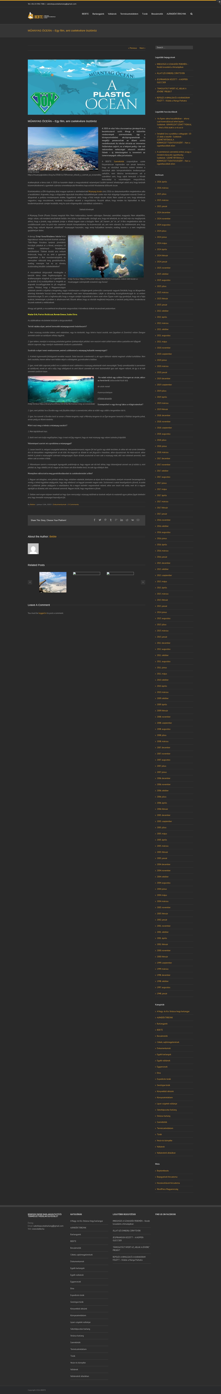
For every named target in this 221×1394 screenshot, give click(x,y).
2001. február (162, 944)
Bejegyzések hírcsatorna (167, 1177)
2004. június (162, 889)
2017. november (163, 464)
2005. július (161, 827)
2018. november (163, 421)
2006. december (163, 778)
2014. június (162, 612)
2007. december (163, 747)
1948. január (162, 993)
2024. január (162, 261)
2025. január (162, 206)
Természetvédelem (129, 14)
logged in (43, 613)
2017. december (163, 458)
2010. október (163, 680)
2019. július (161, 391)
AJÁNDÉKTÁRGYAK (176, 14)
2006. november (163, 784)
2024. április (162, 249)
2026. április (162, 181)
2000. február (162, 956)
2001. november (163, 926)
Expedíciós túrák (164, 1079)
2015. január (162, 606)
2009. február (162, 710)
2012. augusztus (163, 649)
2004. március (163, 901)
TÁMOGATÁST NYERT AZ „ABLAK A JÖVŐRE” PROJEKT (131, 1248)
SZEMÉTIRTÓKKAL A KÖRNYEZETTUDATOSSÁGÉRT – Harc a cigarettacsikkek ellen (173, 142)
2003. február (162, 913)
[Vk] (132, 520)
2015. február (162, 600)
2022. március (163, 323)
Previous (133, 48)
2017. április (162, 495)
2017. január (162, 514)
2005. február (162, 852)
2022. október (163, 311)
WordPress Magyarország (167, 1189)
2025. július (161, 194)
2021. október (163, 329)
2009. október (163, 698)
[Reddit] (127, 520)
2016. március (163, 550)
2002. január (162, 919)
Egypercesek (162, 1066)
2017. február (162, 507)
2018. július (161, 440)
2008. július (161, 735)
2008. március (163, 741)
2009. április (162, 704)
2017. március (162, 501)
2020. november (163, 348)
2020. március (163, 366)
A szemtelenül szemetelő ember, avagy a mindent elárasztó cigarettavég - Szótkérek (174, 155)
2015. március (163, 594)
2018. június (162, 446)
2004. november (163, 870)
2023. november (163, 268)
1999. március (163, 969)
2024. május (162, 243)
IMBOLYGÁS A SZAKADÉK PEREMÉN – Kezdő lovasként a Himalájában (131, 1222)
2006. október (163, 790)
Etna (159, 1073)
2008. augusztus (163, 729)
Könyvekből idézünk (165, 1091)
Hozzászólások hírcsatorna (168, 1183)
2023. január (162, 304)
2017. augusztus (163, 477)
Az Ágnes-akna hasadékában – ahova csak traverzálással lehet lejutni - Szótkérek (173, 121)
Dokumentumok (59, 504)
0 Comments (73, 504)
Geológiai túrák (163, 1085)
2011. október (163, 655)
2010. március (163, 692)
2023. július (161, 286)
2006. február (162, 809)
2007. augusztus (163, 760)
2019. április (162, 397)
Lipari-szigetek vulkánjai (167, 1103)
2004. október (163, 876)
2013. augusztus (163, 618)
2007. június (162, 772)
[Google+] (116, 520)
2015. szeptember (164, 575)
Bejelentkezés (163, 1170)
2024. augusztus (163, 225)
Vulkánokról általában (166, 1153)
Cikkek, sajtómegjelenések (168, 1042)
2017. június (162, 483)
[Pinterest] (105, 520)
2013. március (163, 630)
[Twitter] (100, 520)
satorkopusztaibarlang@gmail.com (61, 4)
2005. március (163, 846)
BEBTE (85, 14)
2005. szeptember (164, 821)
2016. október (163, 526)
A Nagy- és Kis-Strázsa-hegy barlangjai (173, 1011)
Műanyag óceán (95, 191)
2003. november (163, 907)
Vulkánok (112, 14)
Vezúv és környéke (164, 1140)
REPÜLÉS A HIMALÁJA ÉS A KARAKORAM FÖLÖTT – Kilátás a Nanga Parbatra (129, 1258)
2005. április (162, 840)
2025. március (163, 200)
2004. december (163, 864)
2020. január (162, 372)
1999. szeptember (164, 963)
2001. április (162, 938)
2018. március (163, 452)
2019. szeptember (164, 384)
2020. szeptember (164, 354)
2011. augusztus (163, 661)
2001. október (163, 932)
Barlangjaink (98, 14)
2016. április (162, 544)
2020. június (162, 360)
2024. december (163, 212)
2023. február (162, 298)
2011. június (162, 667)
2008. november (163, 717)
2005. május (162, 833)
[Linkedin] (121, 520)
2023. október (163, 274)
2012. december (163, 643)
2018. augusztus (163, 434)
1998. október (163, 981)
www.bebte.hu (38, 1229)
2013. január (162, 637)
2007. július (161, 766)
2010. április (162, 686)
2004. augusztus (163, 883)
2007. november (163, 753)
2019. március (163, 403)
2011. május (162, 673)
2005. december (163, 815)
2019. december (163, 378)
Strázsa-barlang (163, 1116)
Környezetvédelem (165, 1097)
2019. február (162, 409)
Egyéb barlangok (164, 1054)
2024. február (162, 255)
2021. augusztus (163, 335)
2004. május (162, 895)
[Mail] (138, 520)
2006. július (161, 796)
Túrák (145, 14)
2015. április (162, 587)
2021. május (162, 341)
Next (142, 48)
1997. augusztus (163, 987)
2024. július (161, 231)
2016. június (162, 538)
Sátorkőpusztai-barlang (167, 1110)
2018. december (163, 415)
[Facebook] (94, 520)
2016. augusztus (163, 532)
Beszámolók (157, 14)
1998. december (163, 975)
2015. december (163, 563)
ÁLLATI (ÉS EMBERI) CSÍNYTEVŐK (171, 73)
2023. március (163, 292)
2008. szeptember (164, 723)
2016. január (162, 557)
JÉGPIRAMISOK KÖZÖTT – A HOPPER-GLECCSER (128, 1239)
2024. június (162, 237)
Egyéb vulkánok (163, 1060)
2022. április (162, 317)
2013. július (161, 624)
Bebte (32, 504)
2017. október (162, 471)
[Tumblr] (111, 520)
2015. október (163, 569)
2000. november (163, 950)
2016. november (163, 520)
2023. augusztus (163, 280)
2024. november (163, 218)
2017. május (162, 489)
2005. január (162, 858)
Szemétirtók (119, 161)
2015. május (162, 581)
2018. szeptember (164, 427)
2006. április (162, 803)
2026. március (163, 188)
